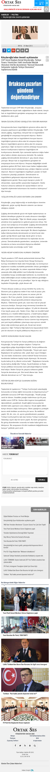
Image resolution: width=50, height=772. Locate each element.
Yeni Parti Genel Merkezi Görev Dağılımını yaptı (19, 529)
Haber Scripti (26, 770)
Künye (13, 736)
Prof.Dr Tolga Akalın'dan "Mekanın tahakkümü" (19, 552)
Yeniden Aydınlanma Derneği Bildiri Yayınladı (19, 533)
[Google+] (13, 50)
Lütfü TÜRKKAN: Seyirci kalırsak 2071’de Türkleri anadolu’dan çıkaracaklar (24, 561)
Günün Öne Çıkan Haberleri (11, 763)
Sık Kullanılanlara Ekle (37, 736)
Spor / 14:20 (23, 8)
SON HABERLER (39, 509)
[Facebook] (4, 50)
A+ (47, 57)
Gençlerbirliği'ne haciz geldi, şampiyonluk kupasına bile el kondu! (23, 546)
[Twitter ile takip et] (20, 745)
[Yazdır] (22, 50)
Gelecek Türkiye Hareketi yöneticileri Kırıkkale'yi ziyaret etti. (23, 556)
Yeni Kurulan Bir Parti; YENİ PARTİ (15, 541)
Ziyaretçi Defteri (12, 741)
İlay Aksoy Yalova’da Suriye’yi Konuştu (17, 537)
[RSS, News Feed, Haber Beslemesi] (25, 745)
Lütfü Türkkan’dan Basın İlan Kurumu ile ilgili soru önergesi (23, 570)
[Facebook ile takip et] (15, 745)
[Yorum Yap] (27, 50)
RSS (37, 738)
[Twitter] (9, 50)
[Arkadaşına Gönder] (18, 50)
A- (47, 60)
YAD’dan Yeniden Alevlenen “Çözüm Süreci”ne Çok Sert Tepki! (25, 525)
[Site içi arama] (34, 745)
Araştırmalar (37, 741)
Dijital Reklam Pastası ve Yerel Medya (16, 516)
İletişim (12, 738)
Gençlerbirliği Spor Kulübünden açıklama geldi (19, 520)
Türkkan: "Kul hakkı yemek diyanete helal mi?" (19, 574)
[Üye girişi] (29, 745)
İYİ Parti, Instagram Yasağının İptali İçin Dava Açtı (20, 566)
